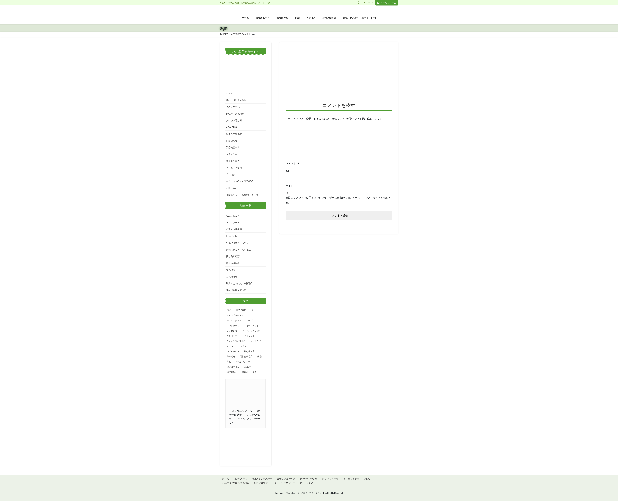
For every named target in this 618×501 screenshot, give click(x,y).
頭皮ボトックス (249, 372)
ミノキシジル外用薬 (236, 341)
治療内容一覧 (233, 147)
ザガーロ (255, 310)
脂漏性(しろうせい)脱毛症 (239, 283)
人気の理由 (231, 154)
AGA (229, 310)
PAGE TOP (601, 483)
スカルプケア (233, 222)
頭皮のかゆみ (233, 367)
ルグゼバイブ (233, 351)
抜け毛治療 (249, 351)
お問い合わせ (233, 188)
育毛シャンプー (243, 361)
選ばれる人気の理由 (262, 479)
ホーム (229, 93)
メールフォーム (388, 2)
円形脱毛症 (231, 140)
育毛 (229, 361)
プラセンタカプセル (251, 331)
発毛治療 (230, 270)
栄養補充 (231, 356)
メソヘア (231, 346)
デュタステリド (234, 320)
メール (289, 178)
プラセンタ (232, 331)
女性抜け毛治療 (234, 120)
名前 (288, 170)
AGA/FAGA (231, 127)
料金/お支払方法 (330, 479)
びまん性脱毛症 (234, 134)
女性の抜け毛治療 (309, 479)
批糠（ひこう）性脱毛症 (238, 249)
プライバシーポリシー (283, 482)
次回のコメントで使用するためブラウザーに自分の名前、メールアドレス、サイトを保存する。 (338, 200)
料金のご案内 (233, 161)
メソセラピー (256, 341)
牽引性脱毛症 (233, 263)
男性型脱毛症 (246, 356)
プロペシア (232, 336)
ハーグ (249, 320)
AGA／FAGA (232, 215)
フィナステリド (251, 325)
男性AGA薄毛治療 (235, 113)
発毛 (259, 356)
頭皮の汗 (248, 367)
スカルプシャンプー (236, 315)
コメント (292, 163)
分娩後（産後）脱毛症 (237, 242)
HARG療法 (241, 310)
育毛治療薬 (231, 276)
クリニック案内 (234, 168)
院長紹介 (230, 174)
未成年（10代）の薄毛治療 (239, 181)
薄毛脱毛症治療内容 (236, 290)
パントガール (233, 325)
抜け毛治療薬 (233, 256)
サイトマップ (306, 482)
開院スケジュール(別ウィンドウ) (242, 195)
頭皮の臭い (232, 372)
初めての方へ (233, 107)
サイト (289, 185)
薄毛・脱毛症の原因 (236, 100)
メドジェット (246, 346)
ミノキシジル (248, 336)
